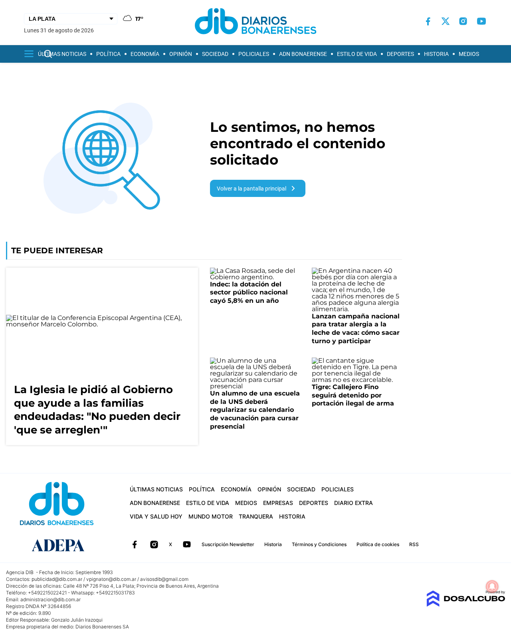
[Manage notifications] (492, 586)
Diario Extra (353, 502)
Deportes (400, 54)
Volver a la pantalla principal (251, 188)
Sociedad (215, 54)
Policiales (253, 54)
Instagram (154, 544)
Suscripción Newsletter (228, 544)
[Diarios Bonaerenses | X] (445, 21)
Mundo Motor (210, 516)
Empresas (278, 502)
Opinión (180, 54)
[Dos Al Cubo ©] (465, 604)
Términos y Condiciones (319, 544)
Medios (469, 54)
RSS (414, 544)
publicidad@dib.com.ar (57, 579)
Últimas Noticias (62, 54)
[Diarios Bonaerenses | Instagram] (463, 21)
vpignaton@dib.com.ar (111, 579)
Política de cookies (378, 544)
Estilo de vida (357, 54)
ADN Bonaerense (303, 54)
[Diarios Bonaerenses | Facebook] (428, 21)
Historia (436, 54)
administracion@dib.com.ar (50, 599)
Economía (145, 54)
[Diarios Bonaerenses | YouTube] (481, 21)
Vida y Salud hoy (156, 516)
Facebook (134, 544)
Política (108, 54)
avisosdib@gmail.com (164, 579)
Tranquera (256, 516)
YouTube (187, 544)
